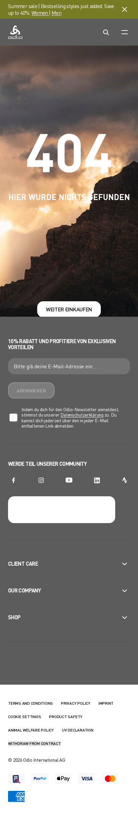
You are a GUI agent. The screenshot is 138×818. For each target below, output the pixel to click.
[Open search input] (105, 32)
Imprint (106, 703)
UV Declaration (77, 730)
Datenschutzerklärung (81, 415)
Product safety (65, 716)
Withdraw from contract (34, 743)
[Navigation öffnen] (124, 32)
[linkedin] (96, 480)
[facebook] (13, 480)
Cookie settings (24, 716)
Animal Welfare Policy (31, 730)
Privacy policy (75, 703)
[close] (124, 9)
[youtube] (69, 480)
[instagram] (41, 480)
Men (56, 12)
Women (40, 12)
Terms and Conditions (30, 703)
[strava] (124, 480)
